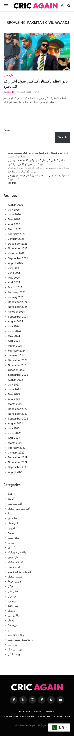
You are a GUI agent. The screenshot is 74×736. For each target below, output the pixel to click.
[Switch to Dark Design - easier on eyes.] (62, 5)
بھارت (11, 542)
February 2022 (16, 447)
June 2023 (14, 389)
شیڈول (11, 610)
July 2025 (14, 267)
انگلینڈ (11, 532)
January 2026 (16, 238)
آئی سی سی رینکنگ (19, 508)
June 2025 (14, 272)
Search (8, 130)
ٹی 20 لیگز (14, 566)
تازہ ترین (13, 557)
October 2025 (16, 253)
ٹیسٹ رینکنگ (15, 576)
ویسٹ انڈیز (14, 654)
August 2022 (15, 423)
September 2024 (18, 316)
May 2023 (14, 394)
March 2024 (15, 345)
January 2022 (16, 452)
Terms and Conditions (19, 716)
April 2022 (14, 437)
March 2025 (15, 287)
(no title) (12, 182)
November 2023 (17, 365)
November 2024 (17, 306)
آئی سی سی (15, 503)
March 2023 (15, 403)
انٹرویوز (12, 527)
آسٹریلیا (12, 513)
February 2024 (17, 350)
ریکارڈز (12, 596)
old (10, 493)
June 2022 (14, 433)
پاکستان (12, 547)
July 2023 (14, 384)
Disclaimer (23, 711)
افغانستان (13, 518)
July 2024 (14, 326)
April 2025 (14, 282)
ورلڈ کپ (12, 644)
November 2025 (17, 248)
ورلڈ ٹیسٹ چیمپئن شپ (20, 639)
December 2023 (17, 360)
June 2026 (14, 214)
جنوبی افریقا (14, 581)
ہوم (10, 630)
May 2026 (14, 219)
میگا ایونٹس (14, 615)
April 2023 (14, 399)
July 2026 (14, 209)
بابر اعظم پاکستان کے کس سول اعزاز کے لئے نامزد (36, 83)
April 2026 (14, 224)
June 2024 (14, 331)
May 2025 (14, 277)
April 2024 (14, 340)
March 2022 (15, 442)
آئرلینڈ (11, 498)
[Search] (68, 6)
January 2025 (16, 297)
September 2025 (18, 258)
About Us (44, 716)
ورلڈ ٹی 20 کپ (16, 634)
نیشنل (11, 620)
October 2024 (16, 311)
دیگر (10, 586)
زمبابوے (12, 600)
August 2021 (15, 472)
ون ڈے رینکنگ (15, 649)
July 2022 (14, 428)
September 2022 (18, 418)
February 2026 (17, 233)
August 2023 (15, 379)
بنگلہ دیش (13, 537)
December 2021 (17, 457)
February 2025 (16, 292)
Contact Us (62, 716)
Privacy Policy (44, 711)
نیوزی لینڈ (13, 625)
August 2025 (15, 263)
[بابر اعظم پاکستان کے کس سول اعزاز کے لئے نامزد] (37, 51)
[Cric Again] (36, 6)
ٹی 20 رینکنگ (15, 561)
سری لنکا (13, 605)
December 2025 (17, 243)
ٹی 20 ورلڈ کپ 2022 (19, 571)
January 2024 (16, 355)
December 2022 (17, 408)
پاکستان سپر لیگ (17, 552)
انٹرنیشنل (13, 523)
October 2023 (16, 369)
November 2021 (17, 462)
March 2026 (15, 229)
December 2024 (17, 301)
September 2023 (18, 374)
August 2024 (15, 321)
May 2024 (14, 335)
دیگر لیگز (13, 591)
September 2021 (17, 467)
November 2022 (17, 413)
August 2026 (15, 204)
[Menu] (6, 6)
